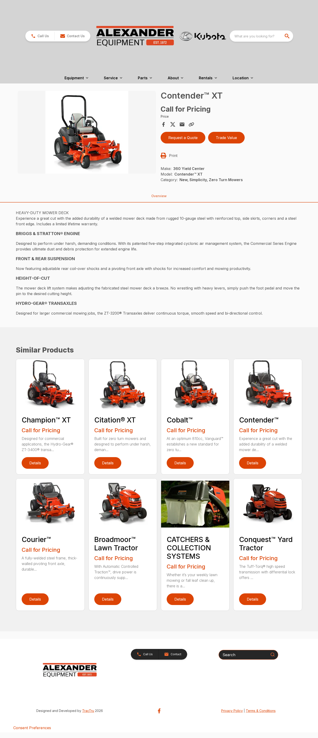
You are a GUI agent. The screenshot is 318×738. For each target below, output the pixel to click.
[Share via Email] (182, 124)
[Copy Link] (191, 124)
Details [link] (35, 463)
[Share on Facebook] (163, 124)
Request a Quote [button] (183, 137)
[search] (287, 36)
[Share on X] (173, 124)
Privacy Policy (232, 711)
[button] (39, 36)
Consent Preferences (32, 727)
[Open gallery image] (87, 132)
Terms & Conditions (261, 711)
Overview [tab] (159, 196)
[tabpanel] (87, 133)
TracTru (88, 711)
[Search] (272, 654)
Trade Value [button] (226, 137)
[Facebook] (159, 711)
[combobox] (261, 36)
